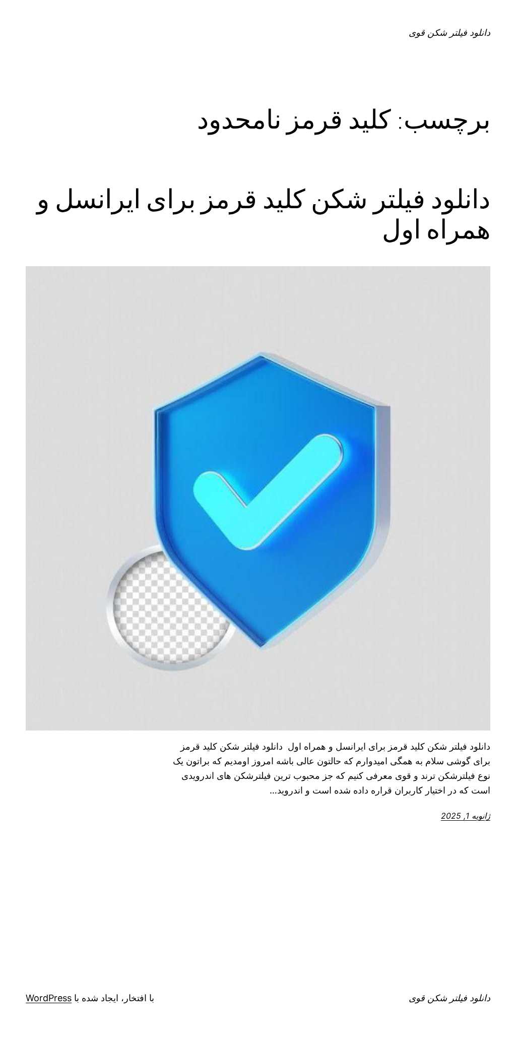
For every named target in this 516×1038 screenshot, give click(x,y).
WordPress (49, 998)
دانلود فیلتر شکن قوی (449, 32)
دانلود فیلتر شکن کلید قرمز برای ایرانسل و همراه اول (263, 214)
